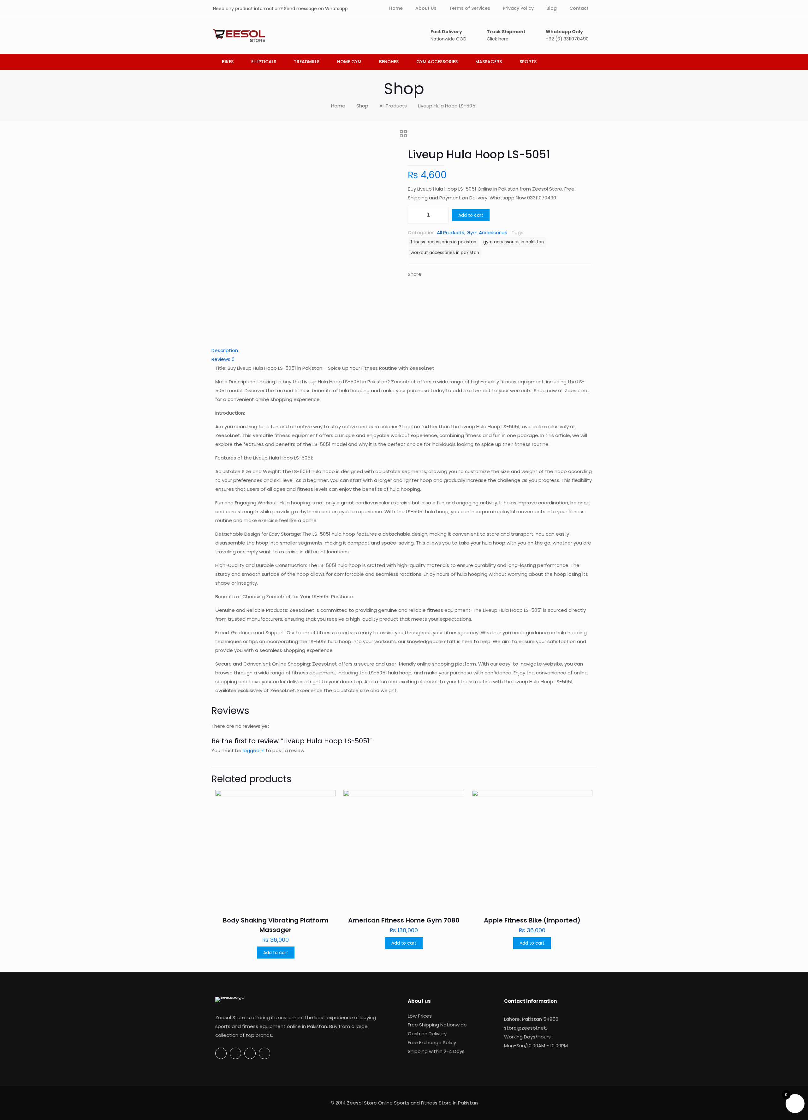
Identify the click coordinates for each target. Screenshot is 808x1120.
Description (224, 350)
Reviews (223, 359)
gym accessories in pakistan (513, 242)
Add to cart (470, 215)
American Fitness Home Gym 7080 (404, 920)
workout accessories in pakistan (445, 253)
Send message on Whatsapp (316, 8)
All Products (393, 105)
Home (338, 105)
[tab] (404, 350)
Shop (362, 105)
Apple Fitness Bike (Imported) (532, 920)
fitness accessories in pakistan (443, 242)
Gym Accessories (486, 232)
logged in (253, 750)
